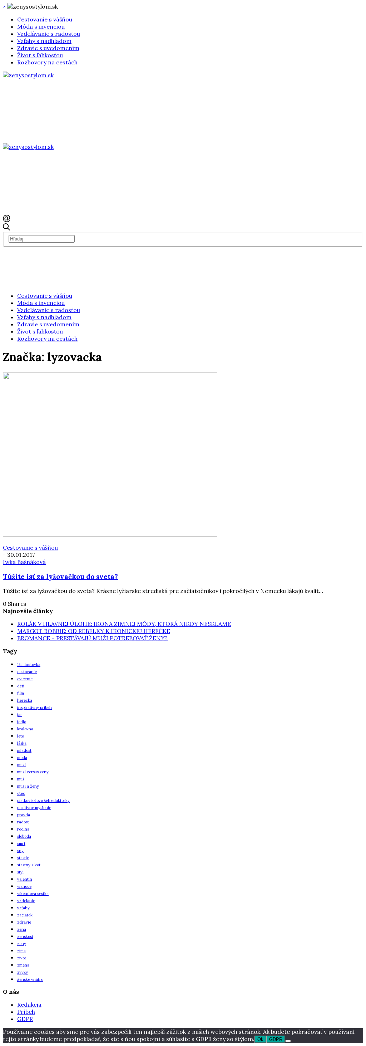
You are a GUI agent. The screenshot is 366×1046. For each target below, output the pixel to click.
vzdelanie (26, 900)
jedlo (21, 721)
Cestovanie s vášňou (44, 19)
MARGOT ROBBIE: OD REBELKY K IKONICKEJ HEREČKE (93, 630)
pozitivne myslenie (34, 807)
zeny (21, 943)
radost (23, 821)
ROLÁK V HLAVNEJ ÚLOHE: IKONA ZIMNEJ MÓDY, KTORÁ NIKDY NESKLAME (124, 623)
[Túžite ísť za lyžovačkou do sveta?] (110, 534)
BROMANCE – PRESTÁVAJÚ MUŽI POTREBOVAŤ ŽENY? (92, 638)
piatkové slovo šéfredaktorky (43, 800)
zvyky (22, 972)
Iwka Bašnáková (24, 561)
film (20, 693)
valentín (24, 879)
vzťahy (23, 907)
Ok (260, 1039)
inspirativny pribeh (34, 707)
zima (21, 950)
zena (21, 929)
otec (21, 793)
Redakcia (29, 1004)
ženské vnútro (30, 979)
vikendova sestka (33, 893)
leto (20, 736)
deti (20, 686)
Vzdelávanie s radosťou (48, 33)
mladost (24, 750)
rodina (23, 829)
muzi (21, 764)
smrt (21, 843)
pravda (23, 814)
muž (21, 779)
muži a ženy (28, 786)
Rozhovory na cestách (47, 62)
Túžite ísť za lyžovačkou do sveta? (60, 576)
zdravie (24, 922)
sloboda (24, 836)
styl (20, 872)
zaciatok (25, 915)
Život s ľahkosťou (40, 55)
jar (19, 714)
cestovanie (27, 671)
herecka (24, 700)
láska (21, 743)
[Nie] (288, 1041)
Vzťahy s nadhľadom (44, 40)
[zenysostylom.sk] (28, 75)
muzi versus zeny (33, 771)
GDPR (25, 1018)
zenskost (25, 936)
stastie (23, 857)
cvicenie (25, 678)
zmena (23, 965)
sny (20, 850)
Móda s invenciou (41, 26)
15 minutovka (28, 664)
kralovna (25, 728)
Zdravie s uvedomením (48, 48)
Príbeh (26, 1011)
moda (22, 757)
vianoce (24, 886)
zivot (21, 957)
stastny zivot (28, 864)
